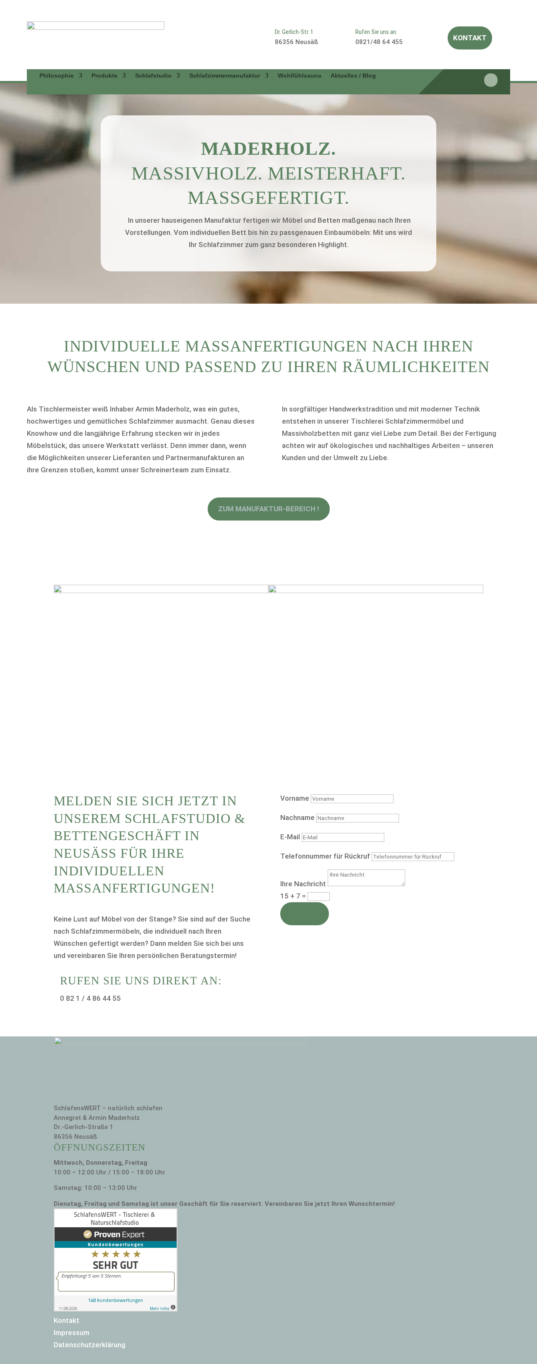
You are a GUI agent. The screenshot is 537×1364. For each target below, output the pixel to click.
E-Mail (290, 837)
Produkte (104, 76)
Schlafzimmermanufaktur (224, 76)
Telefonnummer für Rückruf (325, 856)
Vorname (294, 798)
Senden (304, 913)
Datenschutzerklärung (89, 1345)
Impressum (71, 1332)
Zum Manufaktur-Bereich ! (268, 509)
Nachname (297, 817)
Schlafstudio (153, 76)
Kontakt (470, 38)
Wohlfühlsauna (299, 76)
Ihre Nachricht (303, 884)
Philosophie (56, 76)
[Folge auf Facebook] (491, 80)
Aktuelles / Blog (353, 76)
